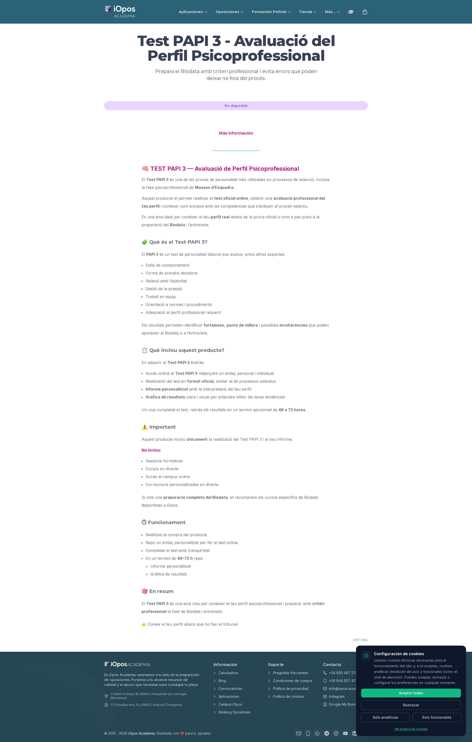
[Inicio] (120, 12)
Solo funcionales (436, 717)
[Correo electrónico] (298, 733)
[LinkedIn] (354, 733)
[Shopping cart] (365, 12)
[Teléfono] (308, 733)
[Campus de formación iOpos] (351, 12)
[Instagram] (336, 733)
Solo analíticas (385, 717)
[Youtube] (345, 733)
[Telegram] (326, 733)
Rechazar (411, 705)
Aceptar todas (411, 693)
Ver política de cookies (411, 729)
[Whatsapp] (317, 733)
